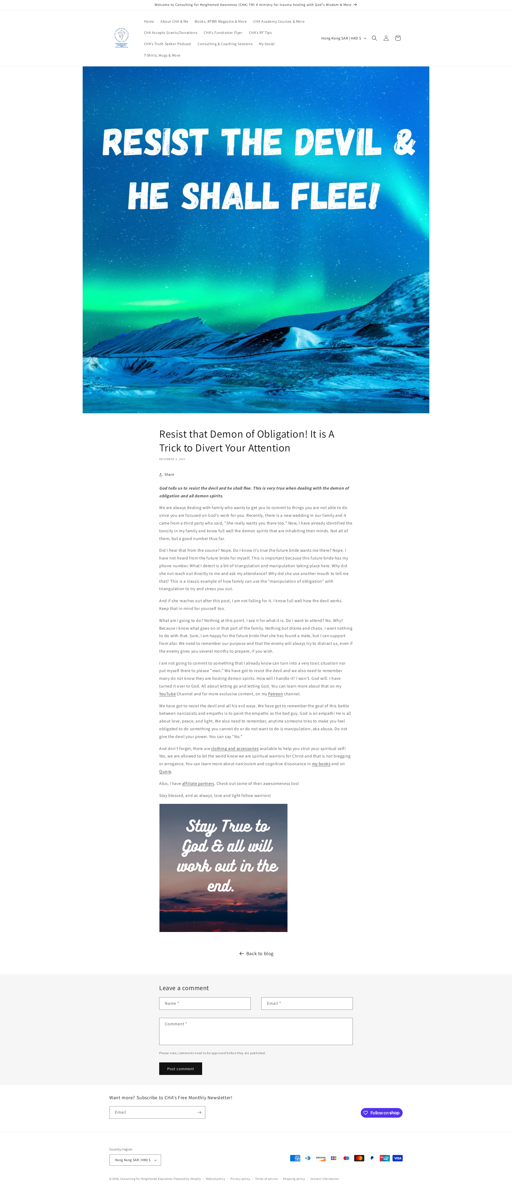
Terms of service (266, 1179)
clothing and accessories (235, 748)
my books (321, 764)
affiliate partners (198, 783)
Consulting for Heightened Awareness (147, 1179)
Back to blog (260, 953)
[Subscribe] (199, 1112)
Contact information (324, 1179)
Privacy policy (240, 1179)
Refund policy (215, 1179)
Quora (165, 771)
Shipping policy (294, 1179)
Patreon (275, 694)
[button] (374, 38)
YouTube (167, 694)
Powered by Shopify (187, 1179)
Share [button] (169, 474)
